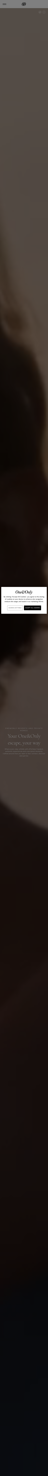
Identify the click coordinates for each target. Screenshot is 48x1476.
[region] (24, 600)
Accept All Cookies (32, 608)
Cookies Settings (15, 608)
